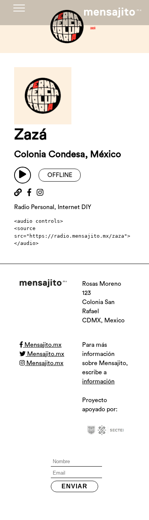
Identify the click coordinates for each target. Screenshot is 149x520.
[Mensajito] (112, 13)
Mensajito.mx (42, 345)
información (98, 381)
